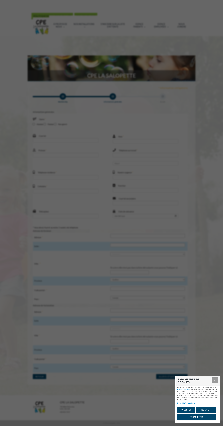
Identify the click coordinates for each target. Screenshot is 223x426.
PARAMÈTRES (196, 417)
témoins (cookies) (183, 389)
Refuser (205, 409)
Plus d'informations (186, 403)
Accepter (186, 409)
